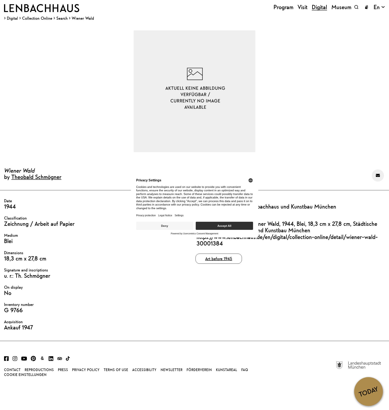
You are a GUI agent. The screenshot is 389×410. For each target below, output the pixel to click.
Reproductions (39, 370)
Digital (12, 18)
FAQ (244, 370)
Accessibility (144, 370)
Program (283, 7)
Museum (341, 7)
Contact (12, 370)
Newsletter (172, 370)
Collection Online (37, 18)
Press (63, 370)
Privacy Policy (86, 370)
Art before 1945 (218, 258)
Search (62, 18)
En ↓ (379, 7)
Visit (303, 7)
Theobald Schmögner (36, 176)
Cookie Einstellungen (25, 375)
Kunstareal (226, 370)
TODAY (368, 391)
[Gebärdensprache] (366, 7)
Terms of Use (116, 370)
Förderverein (199, 370)
